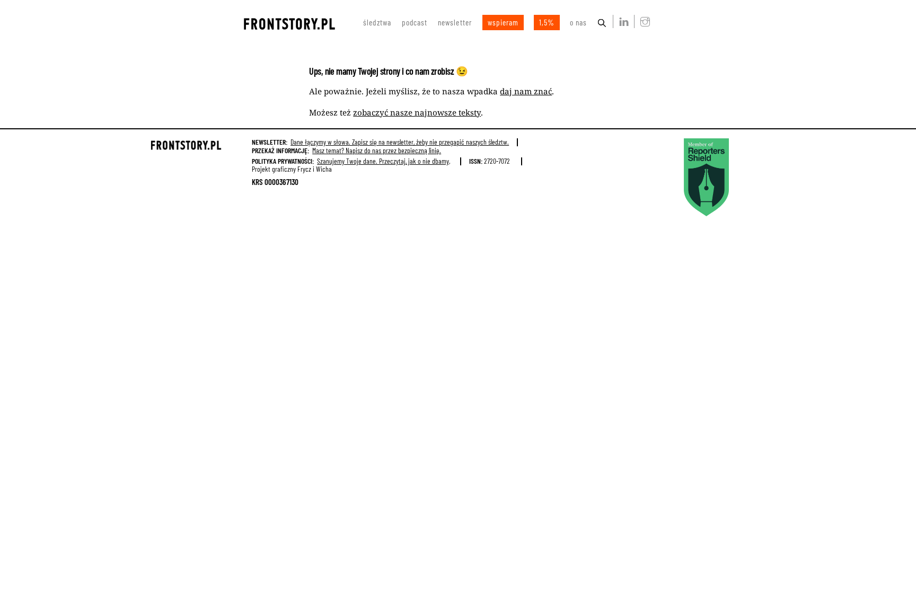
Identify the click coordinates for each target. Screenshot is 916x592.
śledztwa (377, 22)
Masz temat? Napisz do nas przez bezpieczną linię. (376, 150)
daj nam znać (526, 91)
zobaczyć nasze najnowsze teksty (417, 112)
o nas (578, 22)
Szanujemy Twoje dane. (383, 160)
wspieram (503, 22)
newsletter (455, 22)
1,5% (546, 22)
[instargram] (643, 21)
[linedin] (621, 21)
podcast (414, 22)
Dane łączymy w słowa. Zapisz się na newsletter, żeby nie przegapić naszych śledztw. (399, 141)
